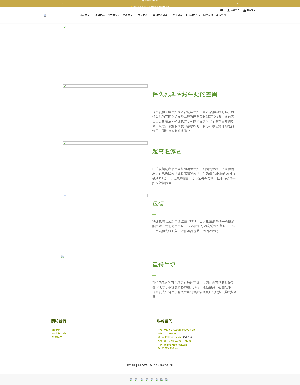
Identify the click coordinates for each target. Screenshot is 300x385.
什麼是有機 (142, 15)
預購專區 (127, 15)
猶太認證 (178, 15)
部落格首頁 (192, 15)
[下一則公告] (237, 3)
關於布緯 (208, 15)
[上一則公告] (62, 3)
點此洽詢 (187, 337)
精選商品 (100, 15)
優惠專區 (85, 15)
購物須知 (221, 15)
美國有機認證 (160, 15)
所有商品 (112, 15)
